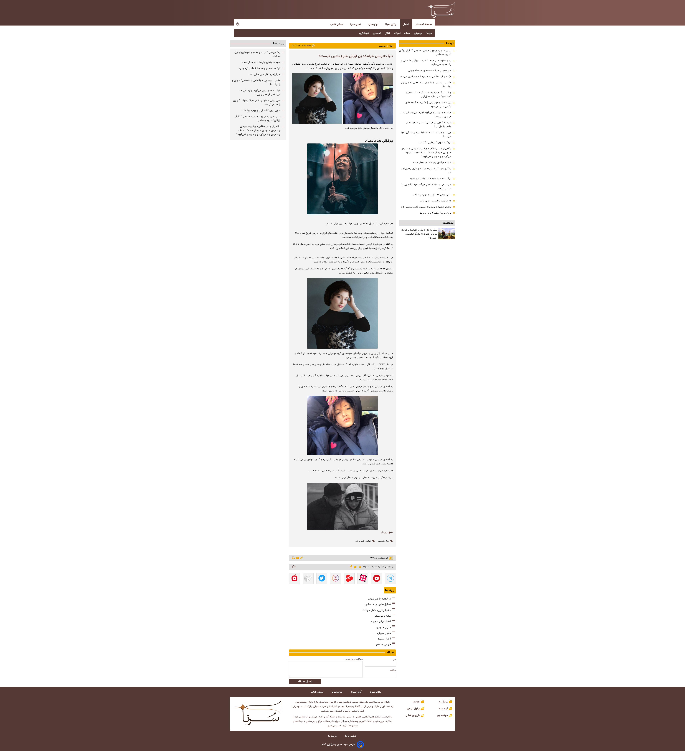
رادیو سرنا (391, 24)
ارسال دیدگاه (305, 681)
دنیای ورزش (384, 633)
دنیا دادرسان (383, 541)
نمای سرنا (355, 24)
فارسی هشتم (383, 644)
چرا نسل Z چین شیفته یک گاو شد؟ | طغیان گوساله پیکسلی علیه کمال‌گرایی (428, 94)
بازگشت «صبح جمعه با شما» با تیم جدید (430, 179)
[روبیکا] (308, 579)
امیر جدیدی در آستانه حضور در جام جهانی (429, 70)
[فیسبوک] (350, 566)
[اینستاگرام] (335, 579)
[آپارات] (363, 579)
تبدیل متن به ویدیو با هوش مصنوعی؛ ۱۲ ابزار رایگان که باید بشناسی (257, 118)
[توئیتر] (354, 566)
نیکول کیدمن (413, 708)
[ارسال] (297, 558)
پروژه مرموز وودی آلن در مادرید (435, 213)
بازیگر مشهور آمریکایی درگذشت (435, 143)
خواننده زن (442, 715)
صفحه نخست (424, 24)
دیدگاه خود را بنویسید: (353, 659)
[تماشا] (349, 579)
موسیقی (418, 33)
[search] (238, 24)
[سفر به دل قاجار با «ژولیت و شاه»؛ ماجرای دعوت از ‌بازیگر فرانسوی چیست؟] (446, 233)
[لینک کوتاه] (301, 558)
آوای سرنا (373, 24)
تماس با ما (351, 736)
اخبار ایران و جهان (381, 621)
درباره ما (332, 736)
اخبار (406, 24)
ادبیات (397, 33)
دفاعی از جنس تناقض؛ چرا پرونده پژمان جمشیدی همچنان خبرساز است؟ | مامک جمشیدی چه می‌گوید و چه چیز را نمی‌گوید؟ (426, 152)
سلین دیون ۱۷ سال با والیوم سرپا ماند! (431, 195)
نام (394, 659)
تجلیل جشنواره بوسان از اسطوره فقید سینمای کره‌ (426, 207)
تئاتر (387, 33)
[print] (293, 558)
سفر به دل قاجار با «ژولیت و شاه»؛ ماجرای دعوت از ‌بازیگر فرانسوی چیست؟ (419, 234)
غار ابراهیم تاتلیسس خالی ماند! (435, 201)
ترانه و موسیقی (382, 616)
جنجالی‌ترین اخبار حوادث (376, 610)
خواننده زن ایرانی (363, 541)
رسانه (407, 33)
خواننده (416, 702)
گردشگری (364, 33)
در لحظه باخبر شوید (379, 598)
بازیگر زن (443, 702)
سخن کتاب (337, 24)
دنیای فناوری (383, 627)
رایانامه (393, 670)
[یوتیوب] (376, 579)
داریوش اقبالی (413, 715)
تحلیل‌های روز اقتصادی (378, 604)
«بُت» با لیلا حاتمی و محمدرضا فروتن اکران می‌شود (425, 77)
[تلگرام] (359, 566)
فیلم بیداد (443, 708)
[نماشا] (294, 579)
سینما (430, 33)
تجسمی (377, 33)
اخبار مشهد (384, 638)
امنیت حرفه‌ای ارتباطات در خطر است (432, 163)
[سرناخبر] (440, 10)
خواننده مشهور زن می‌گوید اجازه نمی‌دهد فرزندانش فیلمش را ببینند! (259, 92)
